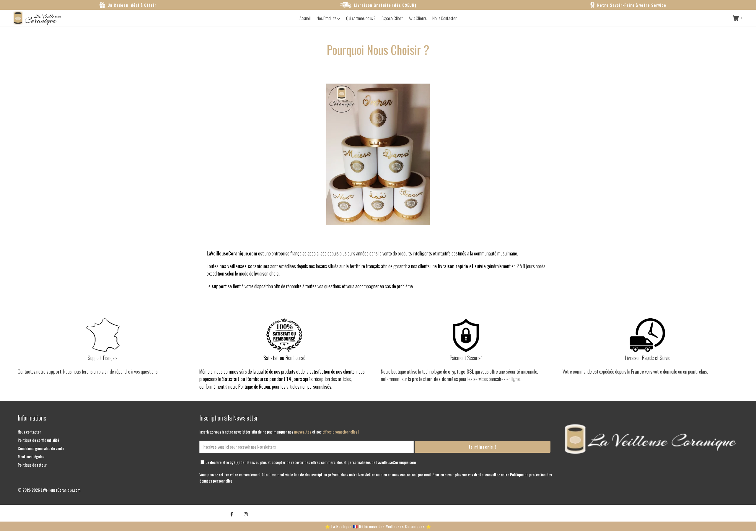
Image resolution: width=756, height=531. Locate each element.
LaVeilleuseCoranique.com (60, 490)
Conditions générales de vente (41, 448)
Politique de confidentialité (38, 440)
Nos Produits (327, 18)
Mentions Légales (31, 456)
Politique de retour (32, 465)
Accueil (305, 18)
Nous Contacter (444, 18)
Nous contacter (29, 432)
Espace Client (392, 18)
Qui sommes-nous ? (361, 18)
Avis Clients (417, 18)
